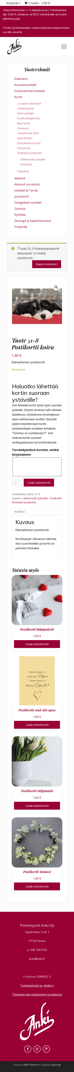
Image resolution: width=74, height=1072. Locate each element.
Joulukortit (21, 196)
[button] (64, 46)
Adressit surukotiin (27, 184)
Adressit (19, 178)
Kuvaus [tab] (19, 511)
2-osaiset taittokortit (29, 103)
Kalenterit (21, 79)
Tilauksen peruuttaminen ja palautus (37, 994)
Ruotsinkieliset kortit (29, 143)
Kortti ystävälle (25, 113)
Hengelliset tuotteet (27, 203)
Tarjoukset (23, 171)
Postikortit (55, 498)
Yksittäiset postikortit (24, 502)
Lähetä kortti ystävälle (35, 498)
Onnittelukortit (25, 108)
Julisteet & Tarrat (26, 190)
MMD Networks (32, 1064)
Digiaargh (56, 1064)
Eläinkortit (23, 128)
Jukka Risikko (24, 138)
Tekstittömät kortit (28, 133)
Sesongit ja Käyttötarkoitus (32, 221)
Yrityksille (20, 227)
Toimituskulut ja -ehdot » (37, 986)
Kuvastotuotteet (25, 85)
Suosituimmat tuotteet (29, 91)
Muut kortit (23, 123)
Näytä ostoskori (46, 264)
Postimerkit (23, 148)
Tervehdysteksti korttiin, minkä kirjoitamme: (35, 452)
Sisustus (20, 209)
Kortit (18, 97)
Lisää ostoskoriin (38, 483)
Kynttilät (20, 215)
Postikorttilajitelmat (28, 118)
